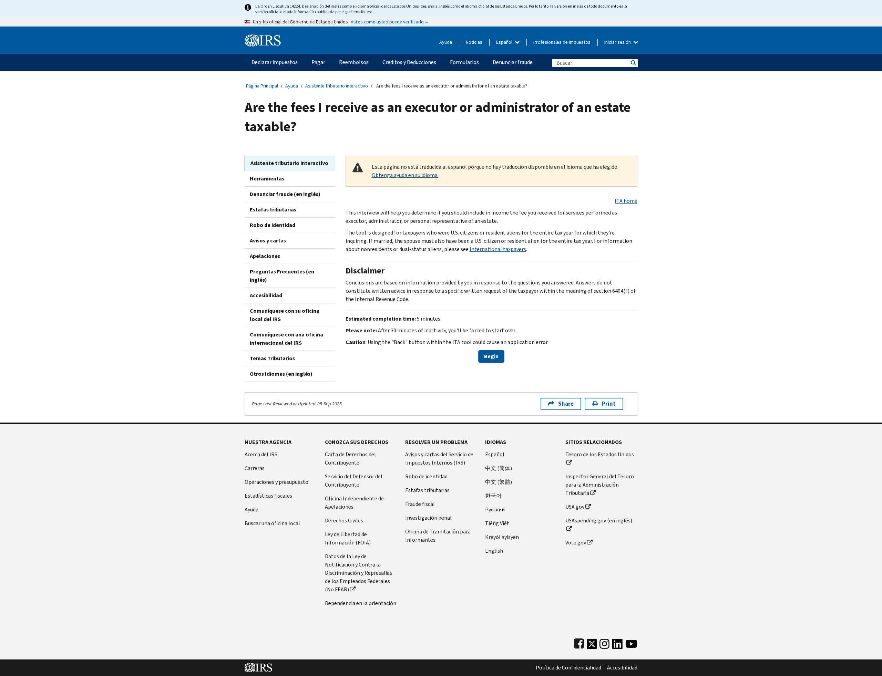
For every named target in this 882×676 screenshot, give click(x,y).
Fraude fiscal (420, 504)
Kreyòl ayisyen (502, 537)
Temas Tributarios (272, 358)
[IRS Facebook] (579, 642)
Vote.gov (575, 542)
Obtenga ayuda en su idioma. (405, 175)
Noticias (474, 42)
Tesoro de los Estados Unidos (599, 454)
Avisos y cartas (268, 240)
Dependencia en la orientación (360, 603)
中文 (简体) (498, 468)
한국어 (493, 495)
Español (504, 42)
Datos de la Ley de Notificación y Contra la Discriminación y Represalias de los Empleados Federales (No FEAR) (358, 573)
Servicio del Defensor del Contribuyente (353, 480)
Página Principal (262, 86)
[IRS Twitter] (592, 642)
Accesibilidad (266, 295)
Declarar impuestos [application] (275, 62)
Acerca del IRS (261, 454)
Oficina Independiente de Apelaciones (354, 502)
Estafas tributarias (273, 209)
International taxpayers (498, 249)
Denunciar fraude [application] (513, 62)
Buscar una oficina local (272, 523)
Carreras (255, 468)
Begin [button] (491, 356)
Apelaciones (265, 256)
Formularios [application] (464, 62)
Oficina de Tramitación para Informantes (438, 535)
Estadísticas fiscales (268, 495)
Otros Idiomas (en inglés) (281, 373)
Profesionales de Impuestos (562, 42)
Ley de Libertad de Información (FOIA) (348, 538)
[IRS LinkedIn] (617, 642)
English (494, 550)
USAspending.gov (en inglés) (598, 520)
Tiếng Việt (497, 523)
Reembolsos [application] (354, 62)
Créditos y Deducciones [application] (409, 62)
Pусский (495, 509)
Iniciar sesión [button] (618, 42)
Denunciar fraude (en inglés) (285, 194)
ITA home (626, 201)
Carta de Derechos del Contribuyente (350, 458)
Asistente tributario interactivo (336, 86)
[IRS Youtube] (631, 642)
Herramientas (267, 178)
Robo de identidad (272, 225)
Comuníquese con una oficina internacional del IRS (286, 338)
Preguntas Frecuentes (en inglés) (282, 275)
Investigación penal (428, 517)
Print (609, 404)
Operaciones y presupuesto (276, 482)
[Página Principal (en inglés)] (263, 37)
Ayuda (445, 42)
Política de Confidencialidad (568, 667)
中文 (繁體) (498, 482)
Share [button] (566, 404)
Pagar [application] (318, 62)
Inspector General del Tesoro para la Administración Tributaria (599, 485)
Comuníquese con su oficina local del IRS (284, 315)
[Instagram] (604, 642)
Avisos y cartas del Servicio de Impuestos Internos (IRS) (439, 458)
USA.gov (574, 506)
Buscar (632, 63)
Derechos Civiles (344, 520)
